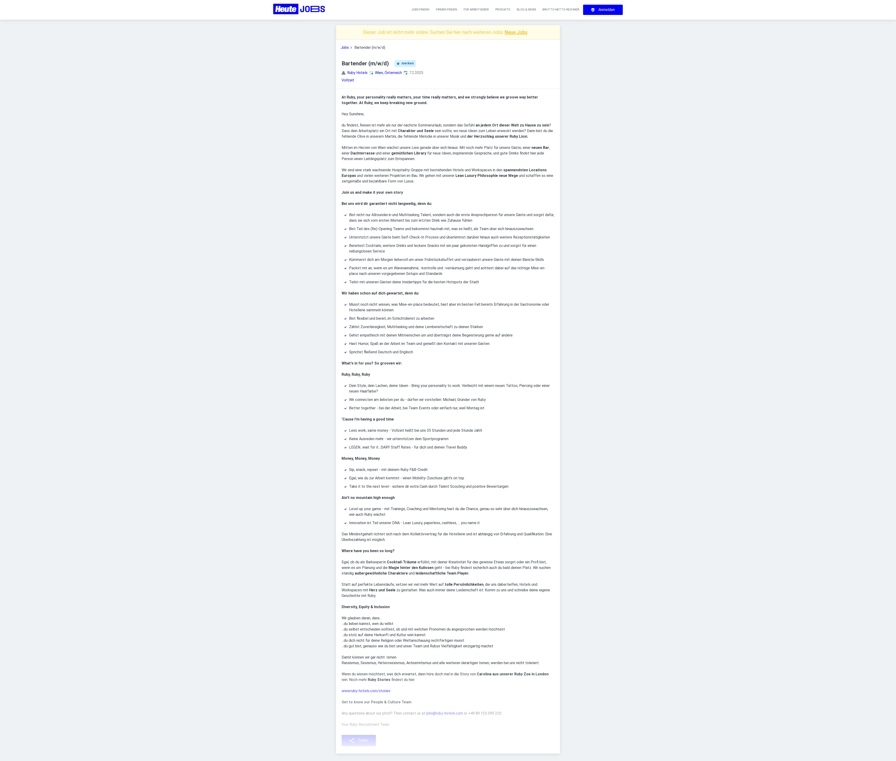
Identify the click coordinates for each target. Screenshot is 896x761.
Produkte (502, 9)
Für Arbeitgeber (476, 9)
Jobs (345, 47)
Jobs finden (420, 9)
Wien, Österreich (388, 72)
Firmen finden (446, 9)
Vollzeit (348, 80)
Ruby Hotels (357, 72)
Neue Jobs (516, 32)
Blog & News (526, 9)
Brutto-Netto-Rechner (560, 9)
